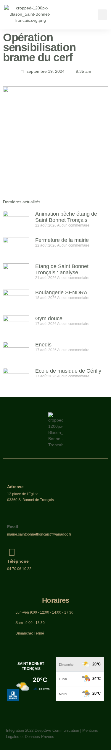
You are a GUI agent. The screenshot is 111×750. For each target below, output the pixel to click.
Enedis (43, 345)
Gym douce (48, 318)
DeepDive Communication (57, 730)
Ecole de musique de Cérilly (68, 371)
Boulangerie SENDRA (61, 292)
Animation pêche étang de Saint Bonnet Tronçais (66, 217)
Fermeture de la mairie (62, 240)
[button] (102, 14)
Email (12, 526)
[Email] (12, 518)
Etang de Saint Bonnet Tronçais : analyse (62, 269)
